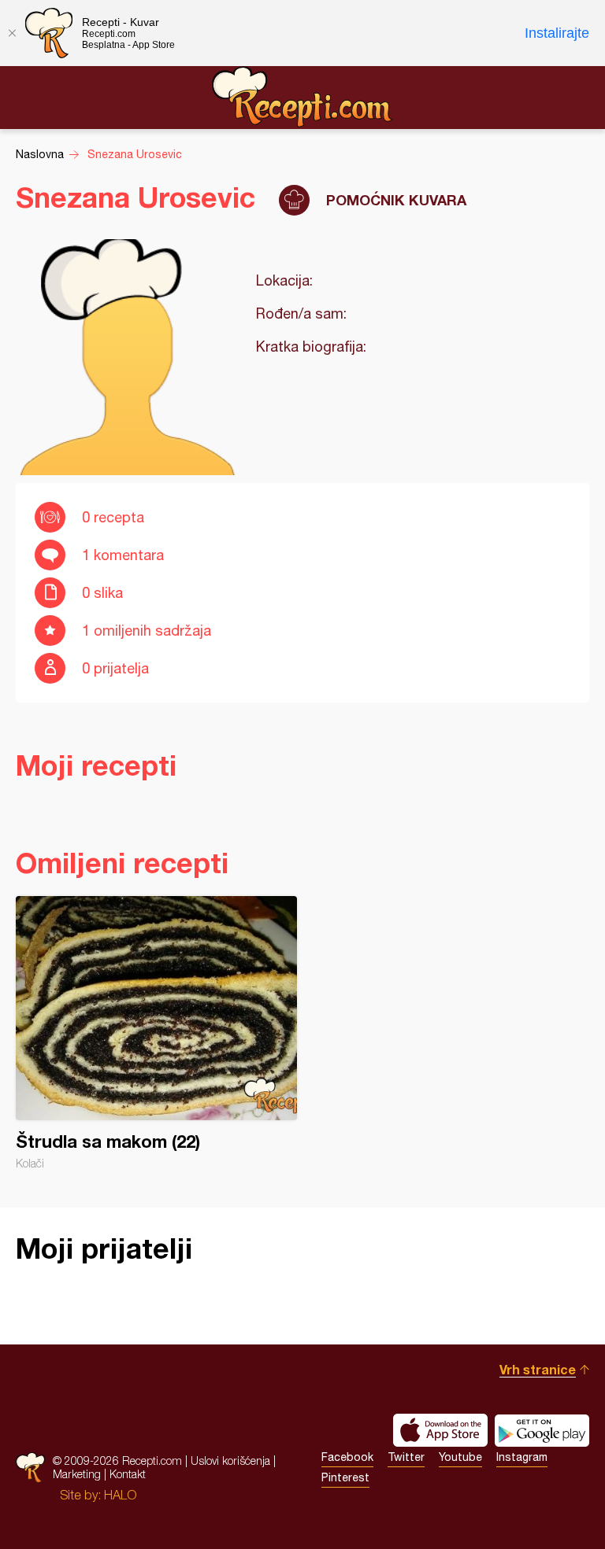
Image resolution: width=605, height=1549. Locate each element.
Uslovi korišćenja (230, 1460)
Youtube (460, 1457)
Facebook (347, 1457)
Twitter (406, 1457)
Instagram (521, 1457)
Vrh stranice (537, 1369)
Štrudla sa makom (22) (156, 1033)
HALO (120, 1495)
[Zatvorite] (12, 33)
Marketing (77, 1474)
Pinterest (345, 1477)
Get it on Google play (542, 1430)
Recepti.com (302, 96)
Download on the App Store (440, 1430)
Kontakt (127, 1474)
